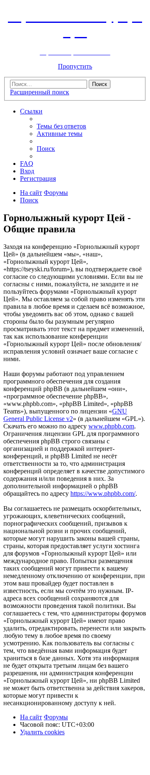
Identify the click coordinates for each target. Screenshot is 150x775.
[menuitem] (61, 126)
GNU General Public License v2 (65, 415)
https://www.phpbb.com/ (102, 493)
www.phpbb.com (111, 426)
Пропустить (75, 66)
